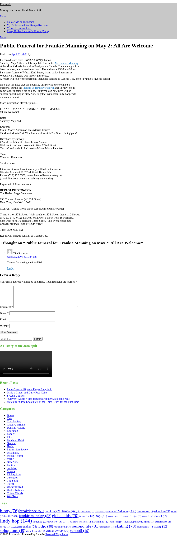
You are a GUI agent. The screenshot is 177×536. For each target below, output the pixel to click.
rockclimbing (63, 526)
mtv (150, 522)
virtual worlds (57, 531)
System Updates (16, 395)
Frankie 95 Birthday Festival (38, 87)
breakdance (31, 511)
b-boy (9, 510)
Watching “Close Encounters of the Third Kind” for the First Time (43, 401)
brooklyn (72, 511)
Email (4, 319)
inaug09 (128, 516)
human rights (115, 516)
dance (114, 511)
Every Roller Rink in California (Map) (28, 31)
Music (10, 458)
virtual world (35, 531)
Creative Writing (16, 424)
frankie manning (35, 515)
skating (125, 526)
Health (10, 446)
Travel (10, 483)
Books (10, 415)
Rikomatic (5, 4)
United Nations (15, 490)
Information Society (18, 449)
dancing (128, 511)
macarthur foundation (80, 522)
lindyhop (40, 521)
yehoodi (79, 531)
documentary (145, 511)
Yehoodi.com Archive (19, 28)
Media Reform (15, 455)
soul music (144, 526)
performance (163, 521)
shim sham (107, 526)
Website (4, 325)
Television (12, 477)
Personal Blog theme (56, 534)
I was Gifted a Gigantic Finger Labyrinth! (29, 389)
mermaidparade (135, 521)
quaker (29, 526)
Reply (10, 268)
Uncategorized (15, 486)
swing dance (12, 531)
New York (12, 461)
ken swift (147, 516)
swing (160, 526)
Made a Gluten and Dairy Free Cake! (27, 392)
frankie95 (11, 516)
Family (11, 433)
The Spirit (12, 480)
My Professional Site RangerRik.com (27, 25)
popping (16, 527)
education (162, 511)
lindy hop (16, 521)
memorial (116, 521)
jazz (137, 516)
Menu (3, 16)
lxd (66, 522)
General (11, 443)
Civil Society (14, 421)
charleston (88, 511)
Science (11, 471)
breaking (53, 511)
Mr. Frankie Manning (66, 63)
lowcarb (55, 521)
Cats (9, 418)
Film (9, 437)
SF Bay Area (14, 474)
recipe (45, 526)
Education (12, 430)
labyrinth (160, 516)
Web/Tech (12, 496)
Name (4, 313)
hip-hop (98, 516)
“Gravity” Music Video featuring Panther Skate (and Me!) (38, 398)
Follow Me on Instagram (20, 21)
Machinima (13, 452)
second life (86, 526)
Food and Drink (15, 440)
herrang (84, 516)
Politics (11, 465)
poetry (5, 527)
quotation (12, 468)
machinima (100, 521)
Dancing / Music (16, 427)
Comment (6, 306)
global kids (65, 515)
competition (102, 511)
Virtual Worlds (15, 493)
